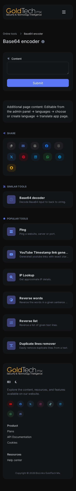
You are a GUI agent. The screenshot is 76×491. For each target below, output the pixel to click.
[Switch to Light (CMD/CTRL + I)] (16, 381)
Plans (10, 431)
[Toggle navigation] (64, 12)
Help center (14, 460)
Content (16, 58)
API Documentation (19, 436)
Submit (38, 83)
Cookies (12, 442)
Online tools (10, 33)
